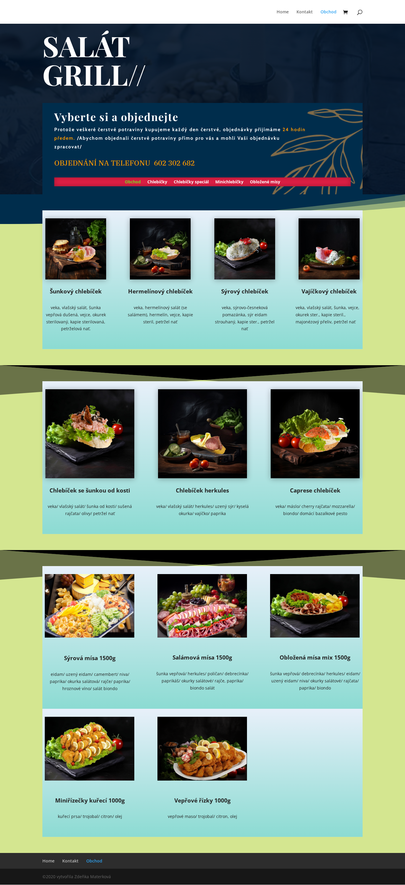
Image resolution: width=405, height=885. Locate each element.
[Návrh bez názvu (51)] (315, 636)
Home (283, 12)
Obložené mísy (265, 182)
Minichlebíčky (229, 182)
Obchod (329, 12)
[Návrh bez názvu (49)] (202, 779)
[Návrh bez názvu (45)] (89, 636)
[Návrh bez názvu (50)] (89, 779)
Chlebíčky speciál (191, 182)
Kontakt (304, 12)
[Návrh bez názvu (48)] (202, 636)
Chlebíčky (157, 182)
